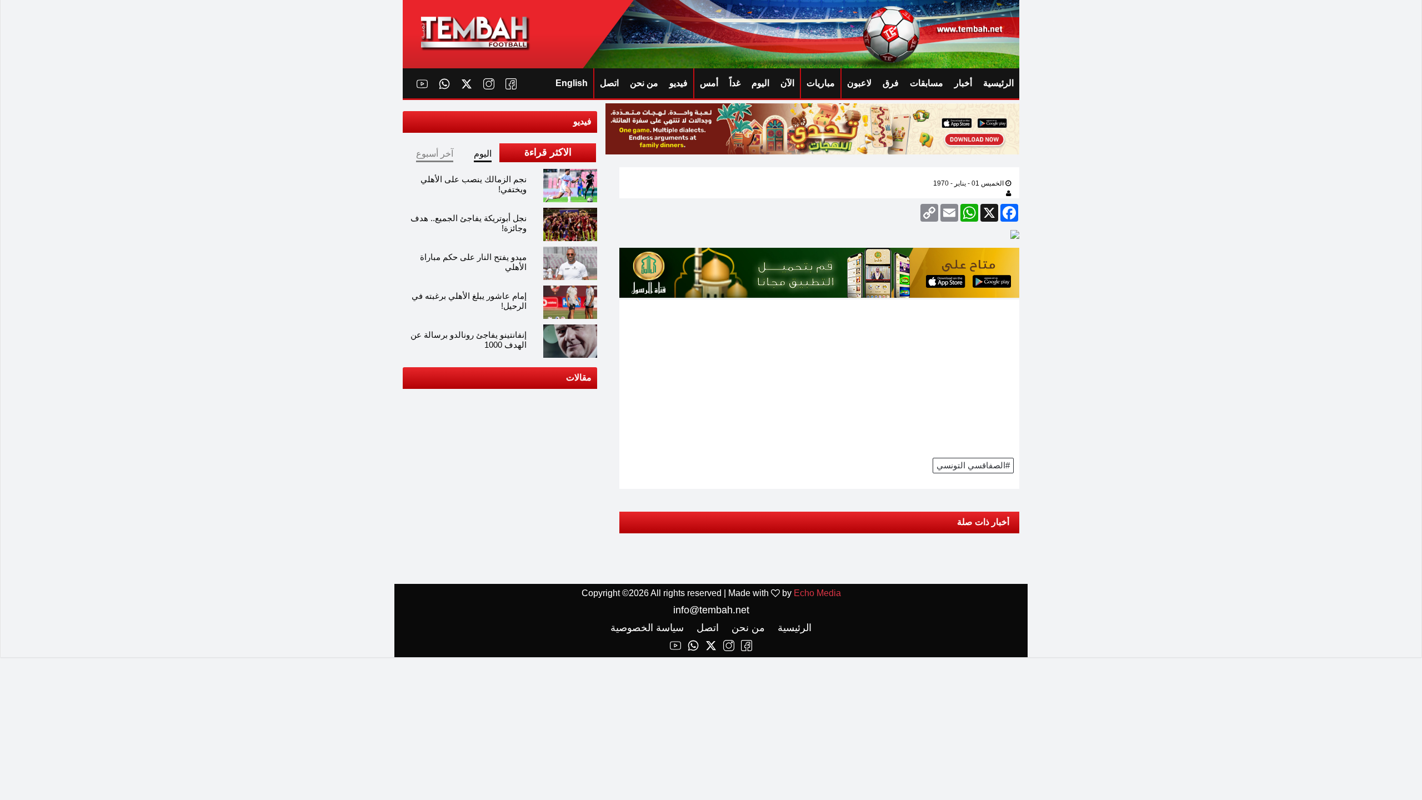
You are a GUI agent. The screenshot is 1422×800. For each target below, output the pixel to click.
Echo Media (817, 593)
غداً (734, 83)
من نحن (644, 83)
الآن (787, 83)
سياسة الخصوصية (647, 627)
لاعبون (859, 83)
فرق (891, 83)
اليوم (760, 83)
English (571, 83)
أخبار (963, 83)
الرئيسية (998, 83)
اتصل (609, 83)
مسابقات (926, 83)
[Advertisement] (819, 377)
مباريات (821, 83)
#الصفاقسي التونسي (973, 465)
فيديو (678, 83)
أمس (709, 83)
